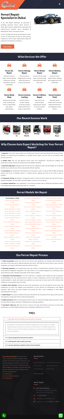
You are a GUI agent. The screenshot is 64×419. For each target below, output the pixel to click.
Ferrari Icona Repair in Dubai (54, 204)
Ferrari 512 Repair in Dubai (12, 241)
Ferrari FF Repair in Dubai (54, 198)
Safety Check (50, 369)
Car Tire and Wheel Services (10, 376)
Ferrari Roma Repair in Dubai (54, 220)
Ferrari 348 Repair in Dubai (12, 209)
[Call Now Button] (4, 415)
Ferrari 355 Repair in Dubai (12, 211)
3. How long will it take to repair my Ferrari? (19, 341)
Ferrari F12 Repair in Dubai (33, 220)
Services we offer (39, 373)
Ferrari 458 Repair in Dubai (12, 215)
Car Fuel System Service (9, 371)
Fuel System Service (52, 365)
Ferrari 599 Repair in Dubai (12, 243)
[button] (32, 319)
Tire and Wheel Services (53, 362)
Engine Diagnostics (39, 362)
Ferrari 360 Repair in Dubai (12, 213)
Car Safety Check (7, 374)
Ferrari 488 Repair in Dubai (12, 230)
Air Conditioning (7, 378)
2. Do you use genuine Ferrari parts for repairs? (20, 337)
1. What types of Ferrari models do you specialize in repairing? (24, 319)
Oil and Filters (38, 365)
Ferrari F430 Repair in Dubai (33, 222)
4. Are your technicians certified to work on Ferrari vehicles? (23, 345)
